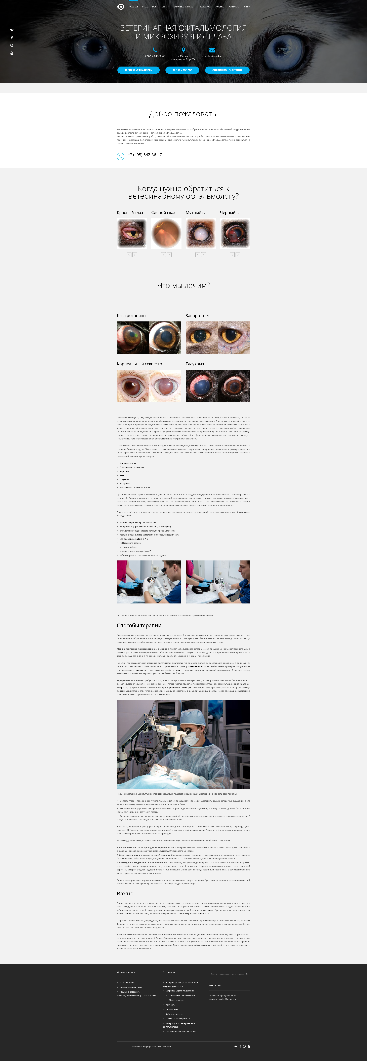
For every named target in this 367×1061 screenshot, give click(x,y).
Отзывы (220, 6)
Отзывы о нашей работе (178, 1018)
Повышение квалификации (182, 995)
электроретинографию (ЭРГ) (134, 539)
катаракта (141, 670)
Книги (247, 6)
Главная (133, 6)
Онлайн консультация (227, 70)
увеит (178, 670)
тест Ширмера (127, 982)
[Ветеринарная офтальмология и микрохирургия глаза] (120, 6)
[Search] (246, 974)
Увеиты (123, 475)
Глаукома (124, 479)
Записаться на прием (139, 70)
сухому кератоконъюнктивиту (194, 913)
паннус (210, 910)
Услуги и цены (159, 6)
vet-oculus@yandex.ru (212, 56)
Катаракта (125, 483)
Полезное (205, 6)
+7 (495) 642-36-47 (155, 56)
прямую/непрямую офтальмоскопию (138, 522)
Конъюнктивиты (128, 463)
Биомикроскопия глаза (131, 987)
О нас (145, 6)
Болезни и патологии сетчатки (135, 487)
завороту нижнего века (136, 913)
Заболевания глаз (183, 6)
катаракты (122, 687)
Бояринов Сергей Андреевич (180, 990)
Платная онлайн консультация (181, 1031)
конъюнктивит (196, 666)
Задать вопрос (182, 70)
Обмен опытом (176, 1000)
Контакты (234, 6)
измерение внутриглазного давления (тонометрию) (145, 526)
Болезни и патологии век (132, 467)
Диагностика (172, 1009)
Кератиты (124, 471)
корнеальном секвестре (179, 687)
